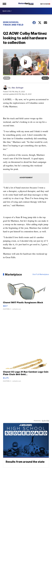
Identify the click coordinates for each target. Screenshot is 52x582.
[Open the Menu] (4, 4)
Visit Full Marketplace (40, 274)
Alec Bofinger (17, 87)
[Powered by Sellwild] (45, 421)
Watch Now (44, 4)
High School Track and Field (13, 23)
